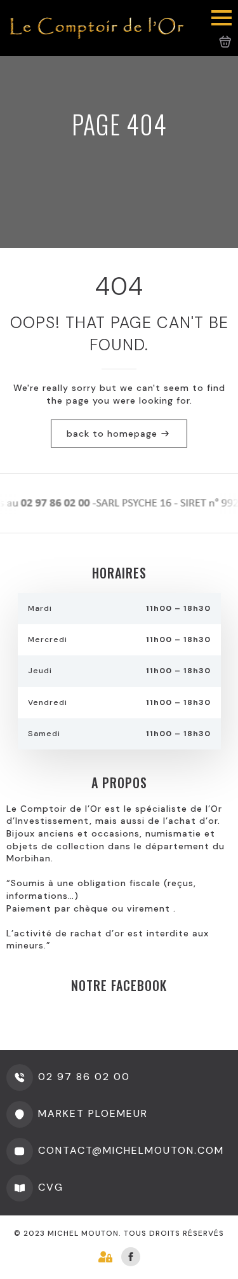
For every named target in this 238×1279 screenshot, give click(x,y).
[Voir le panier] (225, 42)
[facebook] (130, 1256)
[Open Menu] (221, 18)
